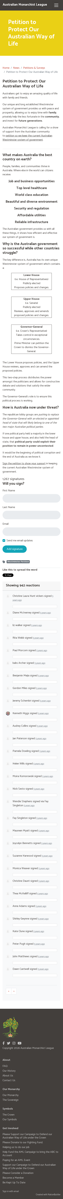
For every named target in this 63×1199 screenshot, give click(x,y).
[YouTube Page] (20, 1043)
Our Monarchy (10, 1095)
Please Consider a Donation (18, 1173)
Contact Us (9, 1080)
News (16, 68)
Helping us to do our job (16, 1147)
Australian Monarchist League (25, 4)
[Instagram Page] (13, 1043)
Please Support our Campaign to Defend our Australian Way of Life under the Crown (27, 1136)
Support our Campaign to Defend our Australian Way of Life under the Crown (29, 1167)
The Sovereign (10, 1100)
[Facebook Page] (4, 1043)
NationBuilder (54, 1194)
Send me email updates (20, 541)
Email (6, 524)
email (16, 1191)
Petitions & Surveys (34, 68)
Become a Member (13, 1178)
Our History (9, 1071)
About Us (8, 1075)
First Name (9, 491)
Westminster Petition (18, 561)
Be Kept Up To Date (14, 1182)
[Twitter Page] (8, 1043)
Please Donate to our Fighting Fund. (23, 1142)
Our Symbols (10, 1119)
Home (6, 68)
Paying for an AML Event (16, 1160)
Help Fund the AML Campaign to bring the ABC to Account (30, 1154)
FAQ (5, 1066)
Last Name (9, 507)
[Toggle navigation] (56, 5)
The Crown (8, 1114)
